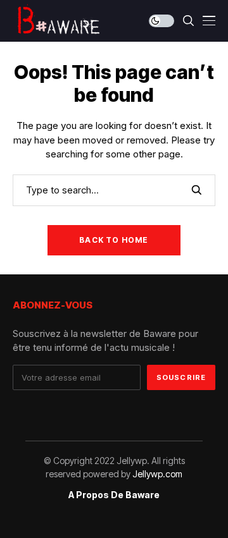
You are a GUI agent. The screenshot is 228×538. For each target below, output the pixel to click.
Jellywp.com (157, 473)
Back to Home (113, 240)
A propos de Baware (114, 495)
